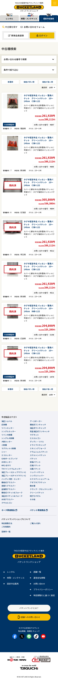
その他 (32, 499)
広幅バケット (35, 465)
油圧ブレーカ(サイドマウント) (13, 475)
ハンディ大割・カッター (11, 479)
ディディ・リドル (37, 441)
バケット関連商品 (38, 510)
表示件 (44, 87)
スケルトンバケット (38, 455)
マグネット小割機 (8, 448)
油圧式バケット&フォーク (11, 496)
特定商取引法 (6, 523)
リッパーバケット (37, 472)
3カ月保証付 (9, 124)
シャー (4, 451)
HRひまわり (6, 465)
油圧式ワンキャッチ (38, 428)
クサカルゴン (6, 502)
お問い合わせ (39, 583)
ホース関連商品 (8, 510)
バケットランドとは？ (29, 608)
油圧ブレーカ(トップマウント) (13, 472)
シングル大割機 (7, 438)
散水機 (32, 485)
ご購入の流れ (35, 523)
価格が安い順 (29, 82)
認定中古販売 (13, 583)
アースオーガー (36, 421)
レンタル (11, 571)
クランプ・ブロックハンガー (41, 489)
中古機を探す (11, 26)
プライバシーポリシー (43, 589)
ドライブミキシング (38, 445)
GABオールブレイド (9, 458)
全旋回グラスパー (8, 489)
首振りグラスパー (8, 485)
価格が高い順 (47, 82)
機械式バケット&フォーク (11, 492)
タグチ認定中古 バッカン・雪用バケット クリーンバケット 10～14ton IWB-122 (38, 308)
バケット (33, 458)
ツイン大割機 (6, 434)
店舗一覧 (37, 571)
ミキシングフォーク (38, 448)
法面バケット (35, 468)
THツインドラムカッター (11, 468)
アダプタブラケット (38, 482)
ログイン (43, 35)
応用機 (4, 424)
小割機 (4, 445)
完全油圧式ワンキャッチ (40, 431)
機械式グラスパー (8, 482)
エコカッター (6, 455)
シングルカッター (8, 431)
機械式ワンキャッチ (38, 424)
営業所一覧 (5, 531)
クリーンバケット (37, 492)
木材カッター (6, 462)
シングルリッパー (37, 475)
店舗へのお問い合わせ (30, 617)
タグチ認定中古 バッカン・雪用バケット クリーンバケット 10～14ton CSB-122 (38, 98)
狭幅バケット (35, 462)
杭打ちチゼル (35, 496)
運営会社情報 (39, 577)
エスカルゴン (35, 438)
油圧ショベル (6, 421)
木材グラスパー (7, 499)
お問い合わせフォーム (34, 26)
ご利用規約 (5, 526)
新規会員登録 (17, 35)
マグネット (34, 434)
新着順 (10, 82)
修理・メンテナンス (15, 577)
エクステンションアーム (39, 479)
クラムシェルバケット (39, 451)
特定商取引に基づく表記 (44, 595)
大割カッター (6, 441)
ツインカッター (7, 428)
